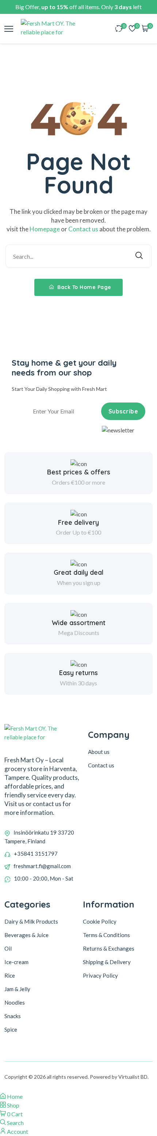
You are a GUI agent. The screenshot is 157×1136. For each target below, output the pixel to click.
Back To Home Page (83, 287)
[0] (119, 29)
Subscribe (123, 411)
